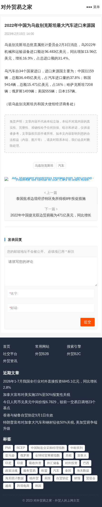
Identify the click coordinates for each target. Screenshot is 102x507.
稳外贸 (34, 478)
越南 (8, 486)
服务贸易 (29, 470)
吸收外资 (35, 463)
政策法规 (11, 470)
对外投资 (71, 463)
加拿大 (82, 455)
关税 (68, 455)
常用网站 (42, 346)
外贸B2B (42, 354)
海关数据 (83, 470)
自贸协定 (62, 478)
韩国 (38, 486)
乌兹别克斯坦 (44, 165)
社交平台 (10, 354)
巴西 (86, 463)
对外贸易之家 (16, 7)
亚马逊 (9, 455)
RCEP (21, 448)
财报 (77, 478)
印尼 (8, 463)
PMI (8, 448)
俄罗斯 (24, 455)
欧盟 (44, 470)
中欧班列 (76, 448)
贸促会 (90, 478)
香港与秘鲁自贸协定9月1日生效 (28, 415)
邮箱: (13, 308)
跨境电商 (23, 486)
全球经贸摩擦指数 (47, 455)
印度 (20, 463)
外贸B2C (74, 354)
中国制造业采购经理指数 (48, 448)
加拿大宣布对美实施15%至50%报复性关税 (36, 395)
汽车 (61, 165)
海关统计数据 (14, 478)
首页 (6, 346)
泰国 (68, 470)
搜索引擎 (74, 346)
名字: (13, 293)
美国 (47, 478)
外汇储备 (53, 463)
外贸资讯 (10, 361)
